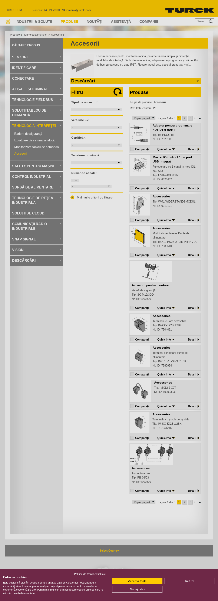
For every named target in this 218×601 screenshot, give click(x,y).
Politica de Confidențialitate (90, 574)
